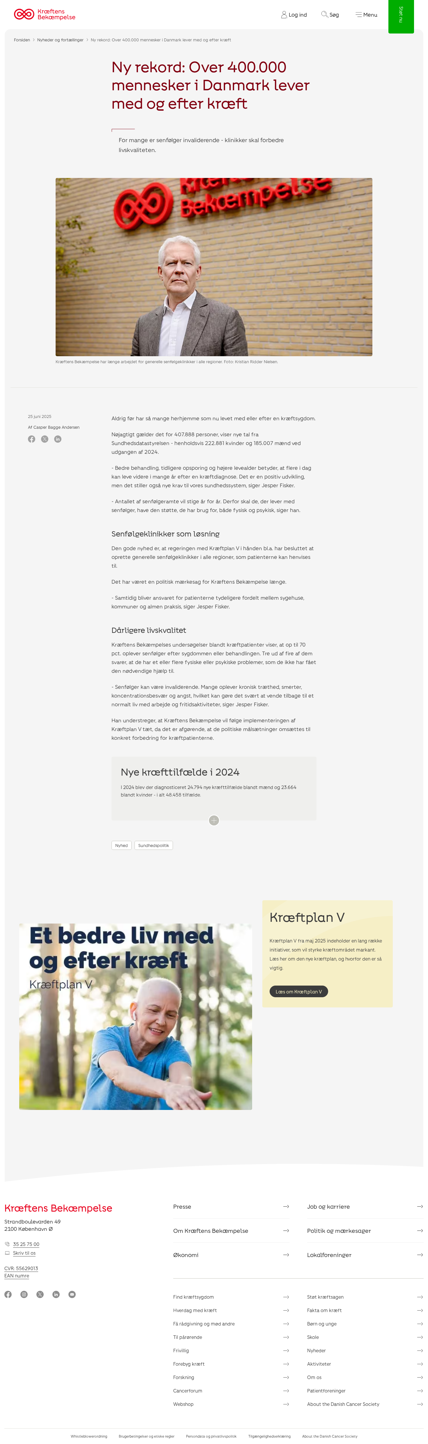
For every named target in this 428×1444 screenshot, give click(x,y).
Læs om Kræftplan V (299, 991)
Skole (313, 1337)
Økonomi (186, 1254)
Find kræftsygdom (193, 1297)
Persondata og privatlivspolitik (211, 1436)
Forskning (183, 1377)
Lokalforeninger (329, 1254)
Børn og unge (322, 1323)
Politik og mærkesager (339, 1230)
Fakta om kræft (324, 1310)
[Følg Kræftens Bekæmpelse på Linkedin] (56, 1295)
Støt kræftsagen (325, 1297)
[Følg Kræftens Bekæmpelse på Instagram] (24, 1295)
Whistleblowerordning (89, 1436)
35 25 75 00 (26, 1244)
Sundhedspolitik (153, 845)
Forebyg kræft (189, 1364)
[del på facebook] (31, 439)
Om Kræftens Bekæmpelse (210, 1230)
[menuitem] (292, 15)
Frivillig (181, 1350)
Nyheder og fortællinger (60, 39)
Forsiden (22, 39)
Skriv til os (24, 1253)
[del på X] (44, 439)
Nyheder (316, 1350)
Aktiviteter (319, 1364)
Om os (314, 1377)
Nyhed (121, 845)
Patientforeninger (326, 1390)
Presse (182, 1206)
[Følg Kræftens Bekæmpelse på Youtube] (72, 1295)
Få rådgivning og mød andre (204, 1323)
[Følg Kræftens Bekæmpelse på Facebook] (8, 1295)
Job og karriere (328, 1206)
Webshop (183, 1404)
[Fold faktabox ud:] (214, 820)
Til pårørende (187, 1337)
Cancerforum (187, 1390)
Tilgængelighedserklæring (269, 1436)
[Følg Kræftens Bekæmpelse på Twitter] (40, 1295)
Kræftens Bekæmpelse (58, 1208)
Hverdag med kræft (195, 1310)
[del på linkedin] (57, 439)
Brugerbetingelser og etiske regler (146, 1436)
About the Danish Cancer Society (343, 1404)
